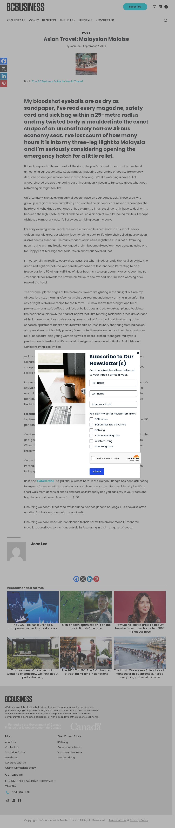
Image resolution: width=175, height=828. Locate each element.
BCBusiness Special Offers (110, 424)
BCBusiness (101, 419)
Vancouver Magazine (107, 435)
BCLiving (100, 430)
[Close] (138, 353)
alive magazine (104, 446)
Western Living (103, 441)
